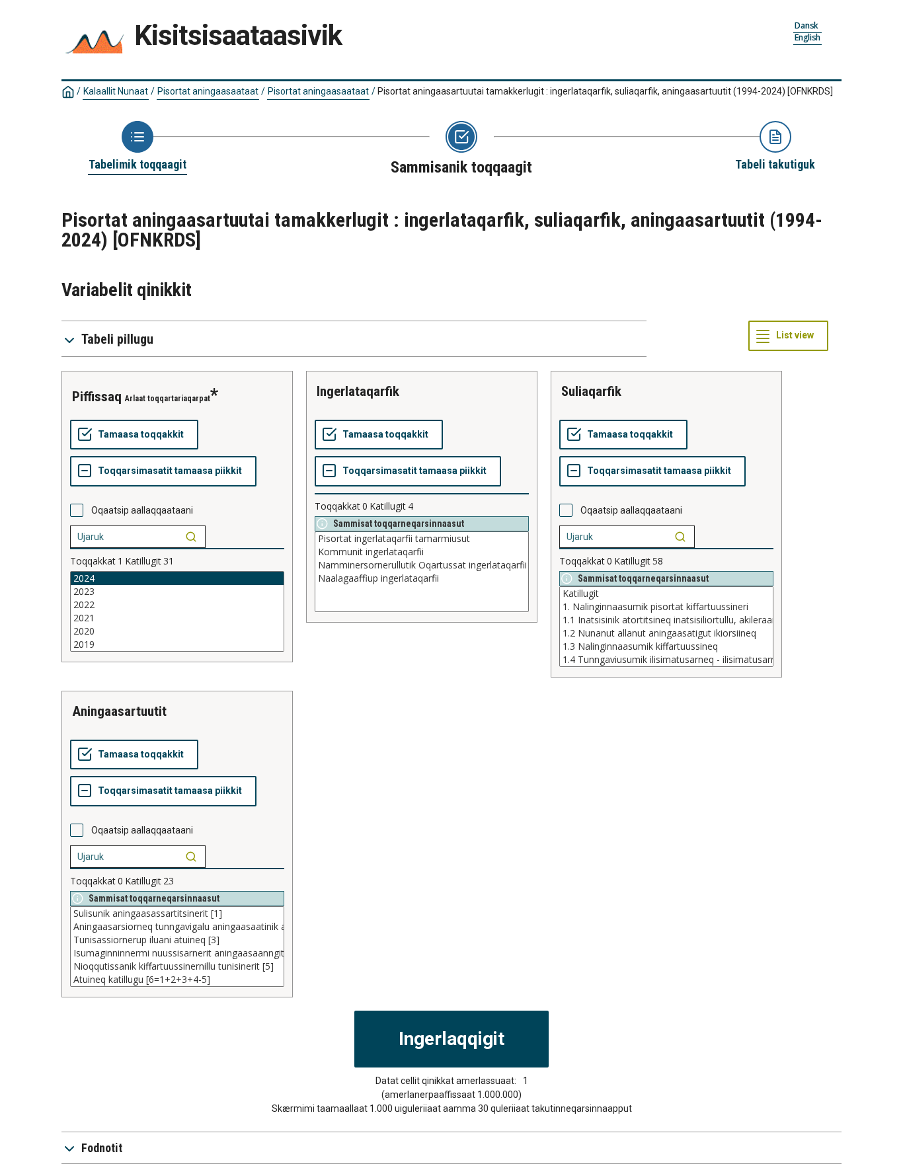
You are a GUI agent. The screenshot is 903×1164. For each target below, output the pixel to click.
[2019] (177, 644)
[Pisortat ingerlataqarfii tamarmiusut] (421, 538)
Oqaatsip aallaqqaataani (142, 510)
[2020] (177, 631)
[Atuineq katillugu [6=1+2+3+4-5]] (177, 979)
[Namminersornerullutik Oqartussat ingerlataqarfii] (421, 565)
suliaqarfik (591, 391)
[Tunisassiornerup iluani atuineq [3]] (177, 940)
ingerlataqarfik (358, 391)
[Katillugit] (666, 593)
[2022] (177, 604)
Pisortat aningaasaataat (207, 91)
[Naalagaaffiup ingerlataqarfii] (421, 578)
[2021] (177, 618)
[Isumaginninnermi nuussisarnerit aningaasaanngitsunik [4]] (177, 953)
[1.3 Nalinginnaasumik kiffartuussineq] (666, 646)
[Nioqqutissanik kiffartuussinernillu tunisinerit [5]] (177, 966)
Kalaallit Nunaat (115, 91)
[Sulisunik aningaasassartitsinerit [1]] (177, 913)
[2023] (177, 591)
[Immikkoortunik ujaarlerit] (191, 536)
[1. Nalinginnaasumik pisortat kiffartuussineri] (666, 606)
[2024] (177, 578)
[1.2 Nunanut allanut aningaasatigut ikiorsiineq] (666, 633)
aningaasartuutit (119, 711)
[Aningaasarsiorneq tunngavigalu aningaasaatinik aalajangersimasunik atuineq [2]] (177, 926)
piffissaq (97, 397)
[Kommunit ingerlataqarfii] (421, 552)
